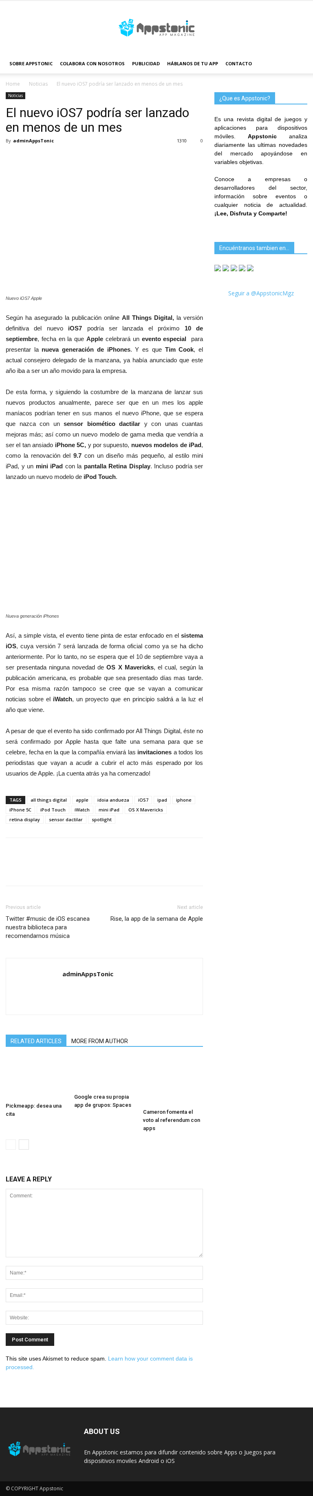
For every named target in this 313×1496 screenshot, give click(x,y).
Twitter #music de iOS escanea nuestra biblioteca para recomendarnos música (48, 927)
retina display (24, 819)
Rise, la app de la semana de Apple (156, 918)
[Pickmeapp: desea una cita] (36, 1078)
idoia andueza (113, 800)
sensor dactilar (66, 819)
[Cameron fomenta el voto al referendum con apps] (173, 1081)
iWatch (82, 810)
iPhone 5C (20, 810)
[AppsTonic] (156, 28)
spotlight (102, 819)
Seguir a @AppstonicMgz (261, 293)
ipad (162, 800)
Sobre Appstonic (31, 63)
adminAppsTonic (33, 140)
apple (82, 800)
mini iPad (109, 810)
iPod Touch (53, 810)
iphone (184, 800)
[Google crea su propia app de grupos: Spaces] (104, 1074)
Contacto (238, 63)
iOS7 (143, 800)
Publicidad (146, 63)
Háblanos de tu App (192, 63)
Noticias (38, 83)
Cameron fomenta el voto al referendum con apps (171, 1120)
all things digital (49, 800)
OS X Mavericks (145, 810)
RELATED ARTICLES (36, 1041)
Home (13, 83)
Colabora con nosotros (92, 63)
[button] (297, 64)
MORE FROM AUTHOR (99, 1041)
